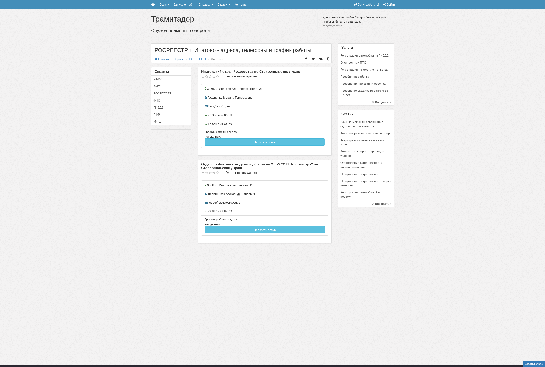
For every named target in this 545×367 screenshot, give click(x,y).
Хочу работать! (368, 4)
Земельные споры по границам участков (362, 153)
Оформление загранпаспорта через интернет (365, 183)
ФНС (156, 100)
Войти (390, 4)
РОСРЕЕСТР (162, 93)
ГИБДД (158, 107)
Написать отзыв (265, 142)
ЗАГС (157, 86)
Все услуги (383, 102)
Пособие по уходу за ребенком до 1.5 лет (364, 92)
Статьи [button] (223, 4)
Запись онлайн (184, 4)
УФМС (157, 79)
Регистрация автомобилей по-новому (361, 194)
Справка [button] (205, 4)
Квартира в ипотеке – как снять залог (362, 142)
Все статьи (383, 203)
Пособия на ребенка (354, 76)
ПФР (156, 114)
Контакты (240, 4)
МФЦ (157, 121)
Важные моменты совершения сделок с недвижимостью (361, 123)
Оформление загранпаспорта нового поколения (361, 164)
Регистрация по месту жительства (364, 69)
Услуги (164, 4)
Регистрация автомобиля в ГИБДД (364, 55)
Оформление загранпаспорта (361, 174)
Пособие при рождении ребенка (363, 83)
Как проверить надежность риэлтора (366, 133)
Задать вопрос (534, 364)
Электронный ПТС (353, 62)
